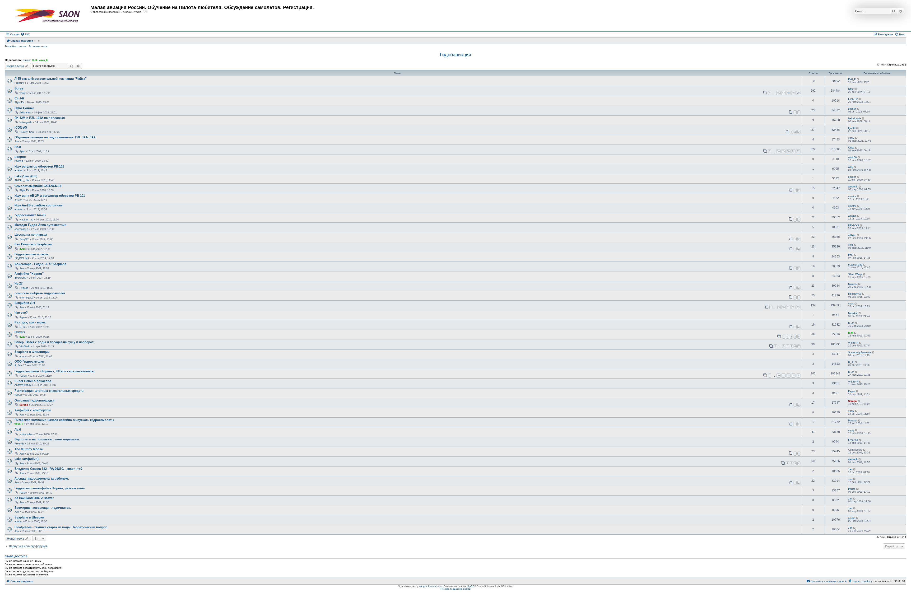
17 (783, 92)
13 (798, 307)
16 (778, 92)
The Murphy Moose (28, 449)
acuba (23, 356)
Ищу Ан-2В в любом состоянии (38, 205)
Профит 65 (854, 293)
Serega (23, 404)
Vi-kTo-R (24, 346)
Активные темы (38, 46)
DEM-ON (853, 225)
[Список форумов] (48, 15)
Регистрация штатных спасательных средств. (49, 390)
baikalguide (25, 122)
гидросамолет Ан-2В (30, 215)
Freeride (19, 443)
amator (18, 170)
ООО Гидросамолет (29, 361)
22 (798, 151)
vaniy (22, 93)
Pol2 (850, 254)
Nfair (851, 89)
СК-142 (19, 98)
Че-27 (18, 283)
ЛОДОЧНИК (21, 258)
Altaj (850, 167)
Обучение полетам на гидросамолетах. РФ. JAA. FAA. (55, 137)
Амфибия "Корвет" (29, 273)
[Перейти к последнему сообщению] (858, 79)
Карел (23, 317)
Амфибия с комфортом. (33, 410)
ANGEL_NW (21, 180)
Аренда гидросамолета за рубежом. (41, 478)
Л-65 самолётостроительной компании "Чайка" (50, 78)
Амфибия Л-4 (24, 303)
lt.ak (34, 60)
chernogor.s (21, 229)
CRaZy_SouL (27, 132)
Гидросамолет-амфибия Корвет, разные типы (49, 488)
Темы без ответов (15, 46)
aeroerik (853, 186)
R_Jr (22, 327)
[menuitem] (25, 34)
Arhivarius (25, 112)
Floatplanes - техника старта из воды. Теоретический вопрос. (61, 527)
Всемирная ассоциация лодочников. (42, 507)
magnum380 (855, 264)
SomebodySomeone (859, 352)
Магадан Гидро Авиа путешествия (40, 225)
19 (793, 92)
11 (788, 307)
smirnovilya (26, 434)
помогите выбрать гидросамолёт (39, 293)
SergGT (24, 239)
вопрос (20, 157)
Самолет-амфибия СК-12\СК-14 (37, 186)
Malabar (852, 284)
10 (783, 307)
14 (798, 375)
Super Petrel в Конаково (32, 381)
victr (850, 244)
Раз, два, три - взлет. (30, 322)
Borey (18, 88)
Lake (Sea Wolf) (25, 176)
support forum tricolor (430, 586)
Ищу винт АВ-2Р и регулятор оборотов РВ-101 (49, 195)
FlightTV (19, 82)
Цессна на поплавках (30, 234)
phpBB (470, 586)
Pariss (23, 375)
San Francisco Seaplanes (33, 244)
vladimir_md (26, 219)
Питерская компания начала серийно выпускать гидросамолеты (64, 420)
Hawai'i (19, 332)
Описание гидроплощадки (34, 400)
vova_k (43, 60)
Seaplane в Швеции (29, 517)
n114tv (852, 235)
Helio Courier (24, 108)
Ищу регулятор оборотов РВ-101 (39, 166)
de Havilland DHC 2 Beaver (34, 498)
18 (788, 92)
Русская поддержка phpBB (456, 589)
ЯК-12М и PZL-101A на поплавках (39, 118)
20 (798, 92)
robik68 (18, 160)
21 (793, 151)
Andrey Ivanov (22, 384)
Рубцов (23, 287)
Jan (16, 141)
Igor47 (851, 128)
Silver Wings (855, 274)
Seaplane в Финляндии (32, 352)
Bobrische (20, 277)
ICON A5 (20, 127)
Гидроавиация (455, 54)
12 (793, 307)
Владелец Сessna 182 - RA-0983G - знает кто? (48, 469)
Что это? (21, 312)
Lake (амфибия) (26, 459)
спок (851, 303)
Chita (851, 147)
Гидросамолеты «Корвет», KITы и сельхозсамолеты (54, 371)
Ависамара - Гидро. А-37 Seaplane (40, 264)
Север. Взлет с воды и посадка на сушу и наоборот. (54, 342)
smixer (27, 60)
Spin (21, 151)
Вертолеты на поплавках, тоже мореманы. (47, 439)
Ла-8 (17, 147)
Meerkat (853, 313)
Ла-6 (17, 429)
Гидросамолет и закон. (32, 254)
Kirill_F (852, 79)
